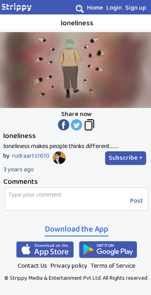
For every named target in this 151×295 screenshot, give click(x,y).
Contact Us (32, 266)
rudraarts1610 (31, 156)
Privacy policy (68, 266)
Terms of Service (113, 266)
